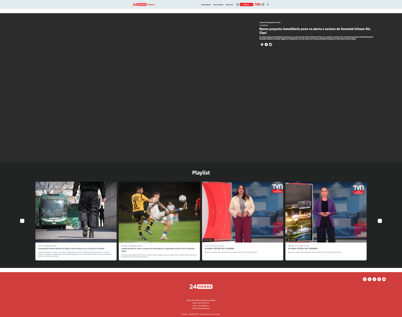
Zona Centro (218, 4)
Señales (246, 4)
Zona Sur (229, 4)
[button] (380, 221)
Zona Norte (206, 4)
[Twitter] (270, 44)
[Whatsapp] (262, 44)
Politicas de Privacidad (201, 308)
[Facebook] (266, 44)
